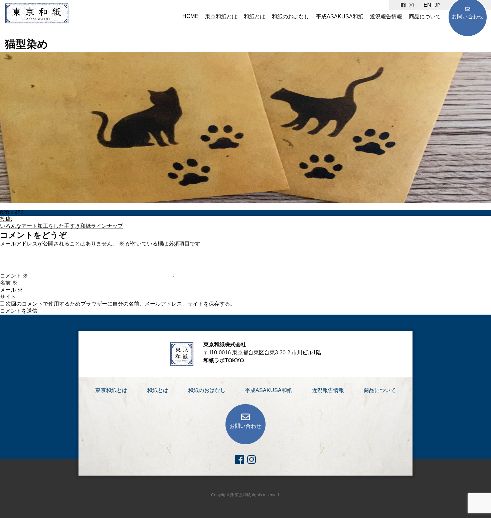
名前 (8, 283)
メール (11, 290)
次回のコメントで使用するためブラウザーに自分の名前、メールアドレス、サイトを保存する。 (120, 304)
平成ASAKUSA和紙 (339, 16)
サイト (8, 297)
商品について (425, 16)
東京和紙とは (221, 16)
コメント (14, 276)
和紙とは (254, 16)
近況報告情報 (386, 16)
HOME (190, 16)
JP (437, 5)
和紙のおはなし (290, 16)
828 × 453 (12, 212)
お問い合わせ (468, 16)
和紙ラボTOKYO (223, 360)
